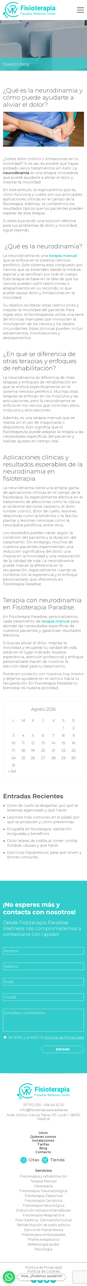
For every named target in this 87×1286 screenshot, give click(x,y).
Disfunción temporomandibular (43, 1210)
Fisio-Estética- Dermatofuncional (43, 1220)
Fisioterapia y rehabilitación (43, 1176)
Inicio (43, 1133)
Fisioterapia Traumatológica (43, 1191)
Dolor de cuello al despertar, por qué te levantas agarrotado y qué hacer (42, 807)
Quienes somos (43, 1137)
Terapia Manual (44, 1181)
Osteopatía (43, 1186)
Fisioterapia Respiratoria (43, 1215)
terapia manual (63, 255)
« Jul (12, 771)
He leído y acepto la (45, 1037)
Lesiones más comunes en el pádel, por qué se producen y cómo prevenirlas (43, 819)
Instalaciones (43, 1140)
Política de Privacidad (64, 1037)
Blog (43, 1148)
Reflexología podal (43, 1244)
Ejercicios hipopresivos (43, 1230)
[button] (9, 1277)
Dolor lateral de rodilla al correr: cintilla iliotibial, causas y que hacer (42, 843)
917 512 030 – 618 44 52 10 (43, 1105)
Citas (33, 1159)
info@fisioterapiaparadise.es (44, 1110)
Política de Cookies (43, 1271)
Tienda (57, 1159)
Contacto (43, 1152)
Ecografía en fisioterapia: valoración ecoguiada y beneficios (39, 831)
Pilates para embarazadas (43, 1235)
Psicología (43, 1249)
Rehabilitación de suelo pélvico (43, 1225)
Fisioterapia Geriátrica (43, 1201)
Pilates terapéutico (44, 1239)
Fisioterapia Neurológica (44, 1205)
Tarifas (43, 1144)
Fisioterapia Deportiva (44, 1196)
